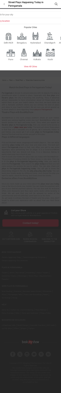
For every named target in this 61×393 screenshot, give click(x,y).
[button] (4, 4)
